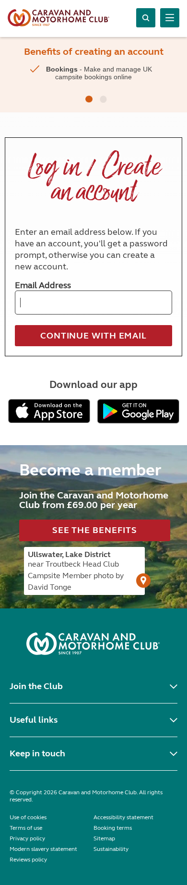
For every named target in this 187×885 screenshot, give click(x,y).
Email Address (43, 285)
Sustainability (111, 849)
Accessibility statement (123, 817)
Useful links (34, 720)
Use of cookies (28, 817)
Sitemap (104, 838)
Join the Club (36, 686)
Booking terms (113, 827)
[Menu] (169, 17)
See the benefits (94, 530)
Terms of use (26, 827)
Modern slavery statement (43, 849)
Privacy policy (27, 838)
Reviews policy (28, 859)
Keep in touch (37, 753)
